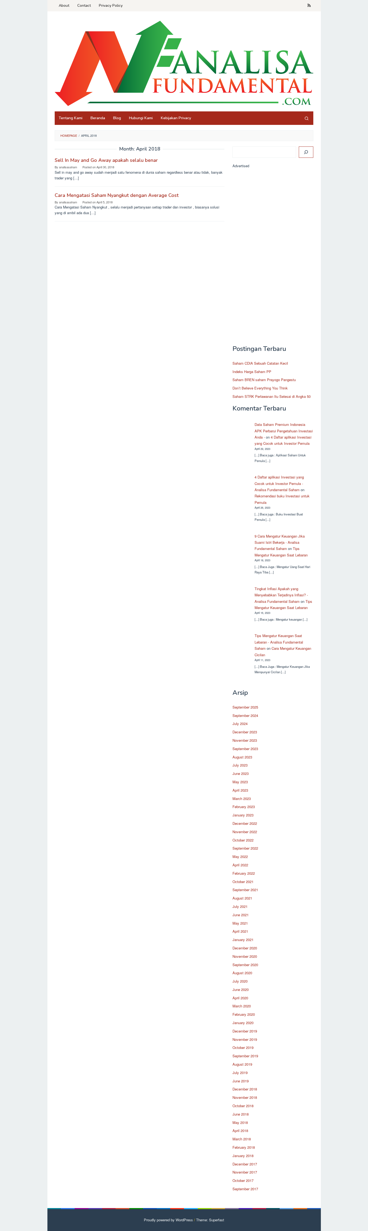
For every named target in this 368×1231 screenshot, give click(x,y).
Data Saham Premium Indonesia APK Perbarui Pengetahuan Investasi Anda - (284, 431)
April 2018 (240, 1130)
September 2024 (245, 715)
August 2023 (242, 757)
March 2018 (241, 1138)
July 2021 (240, 906)
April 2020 (240, 997)
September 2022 (245, 848)
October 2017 (243, 1180)
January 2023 (243, 815)
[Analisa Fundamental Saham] (184, 63)
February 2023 (243, 806)
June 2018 (240, 1114)
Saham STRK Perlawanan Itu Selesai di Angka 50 (271, 396)
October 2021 (243, 881)
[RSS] (309, 5)
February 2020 (243, 1014)
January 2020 (243, 1022)
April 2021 (240, 931)
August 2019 (242, 1064)
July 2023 (240, 765)
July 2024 (240, 723)
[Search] (306, 118)
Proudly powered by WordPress (168, 1219)
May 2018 (240, 1122)
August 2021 (242, 898)
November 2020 (244, 956)
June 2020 (240, 989)
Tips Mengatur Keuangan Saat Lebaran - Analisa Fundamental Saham (279, 642)
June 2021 (240, 914)
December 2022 (244, 823)
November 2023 (244, 740)
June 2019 (240, 1080)
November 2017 (244, 1172)
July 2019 (240, 1072)
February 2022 (243, 873)
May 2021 (240, 923)
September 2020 (245, 964)
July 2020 (240, 981)
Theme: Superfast (210, 1219)
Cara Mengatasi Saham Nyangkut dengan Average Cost (117, 195)
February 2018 (243, 1147)
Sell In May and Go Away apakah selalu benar (106, 160)
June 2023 (240, 773)
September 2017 (245, 1188)
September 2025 (245, 707)
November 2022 (244, 831)
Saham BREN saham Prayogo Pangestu (264, 379)
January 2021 (243, 939)
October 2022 (243, 840)
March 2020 (241, 1005)
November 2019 (244, 1039)
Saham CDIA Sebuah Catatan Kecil (260, 363)
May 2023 (240, 781)
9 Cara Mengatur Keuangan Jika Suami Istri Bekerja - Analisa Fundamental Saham (280, 542)
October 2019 (243, 1047)
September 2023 (245, 748)
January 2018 (243, 1155)
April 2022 (240, 864)
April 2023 (240, 790)
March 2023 (241, 798)
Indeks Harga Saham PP (251, 371)
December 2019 (244, 1031)
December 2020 (244, 947)
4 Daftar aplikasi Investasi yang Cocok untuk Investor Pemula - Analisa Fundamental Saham (279, 483)
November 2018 (244, 1097)
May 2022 (240, 856)
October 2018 (243, 1105)
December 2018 (244, 1089)
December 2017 (244, 1164)
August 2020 (242, 972)
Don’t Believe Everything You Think (260, 388)
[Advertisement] (272, 259)
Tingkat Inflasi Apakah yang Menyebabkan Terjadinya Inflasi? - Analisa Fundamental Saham (281, 595)
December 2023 (244, 731)
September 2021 (245, 889)
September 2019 (245, 1055)
